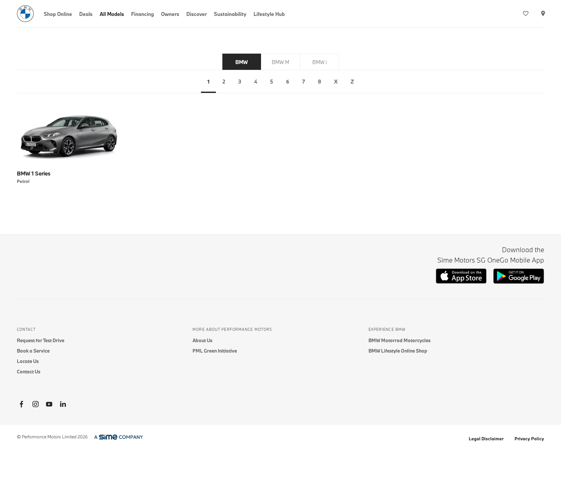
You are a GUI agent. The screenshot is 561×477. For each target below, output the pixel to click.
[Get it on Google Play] (518, 282)
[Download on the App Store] (461, 282)
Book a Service (33, 351)
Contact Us (28, 371)
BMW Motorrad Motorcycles (399, 340)
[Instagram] (35, 404)
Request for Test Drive (40, 340)
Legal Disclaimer (486, 439)
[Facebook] (21, 404)
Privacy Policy (529, 439)
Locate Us (28, 361)
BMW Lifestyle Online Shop (397, 351)
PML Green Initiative (215, 351)
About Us (202, 340)
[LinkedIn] (63, 404)
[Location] (543, 13)
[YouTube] (49, 404)
